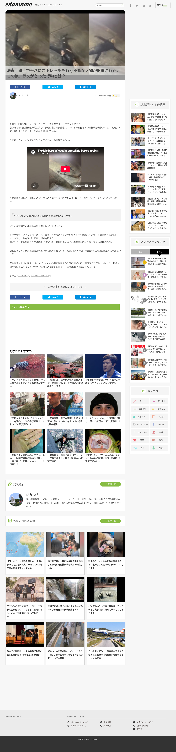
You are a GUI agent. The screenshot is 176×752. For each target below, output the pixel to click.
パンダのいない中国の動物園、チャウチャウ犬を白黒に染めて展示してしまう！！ (105, 609)
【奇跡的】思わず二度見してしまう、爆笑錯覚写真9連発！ (157, 165)
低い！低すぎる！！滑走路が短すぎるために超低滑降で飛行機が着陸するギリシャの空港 (105, 654)
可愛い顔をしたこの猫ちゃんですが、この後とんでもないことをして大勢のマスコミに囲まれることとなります (157, 228)
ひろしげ (22, 95)
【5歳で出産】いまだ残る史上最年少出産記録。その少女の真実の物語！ (157, 336)
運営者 (139, 729)
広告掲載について (78, 725)
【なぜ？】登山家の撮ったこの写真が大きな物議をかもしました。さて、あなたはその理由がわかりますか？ (157, 377)
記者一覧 (112, 484)
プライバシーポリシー (146, 722)
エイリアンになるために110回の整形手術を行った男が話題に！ (157, 177)
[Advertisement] (65, 111)
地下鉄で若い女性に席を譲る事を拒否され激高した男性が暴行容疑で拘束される (65, 564)
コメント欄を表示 (20, 307)
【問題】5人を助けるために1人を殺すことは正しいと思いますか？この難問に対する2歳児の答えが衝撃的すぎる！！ (157, 302)
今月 (140, 252)
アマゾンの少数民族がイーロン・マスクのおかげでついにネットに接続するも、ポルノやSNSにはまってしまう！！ (24, 611)
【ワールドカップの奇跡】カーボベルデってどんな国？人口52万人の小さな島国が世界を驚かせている (24, 564)
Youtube (22, 275)
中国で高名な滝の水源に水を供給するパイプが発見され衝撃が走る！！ (65, 608)
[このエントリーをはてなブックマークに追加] (85, 87)
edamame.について (79, 722)
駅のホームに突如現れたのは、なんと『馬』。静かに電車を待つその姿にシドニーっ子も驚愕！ (65, 654)
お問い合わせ (142, 725)
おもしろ (116, 96)
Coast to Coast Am (40, 275)
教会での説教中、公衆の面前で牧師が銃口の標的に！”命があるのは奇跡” (24, 653)
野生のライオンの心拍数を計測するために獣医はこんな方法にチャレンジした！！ (105, 564)
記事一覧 (112, 521)
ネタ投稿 (107, 722)
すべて (159, 252)
